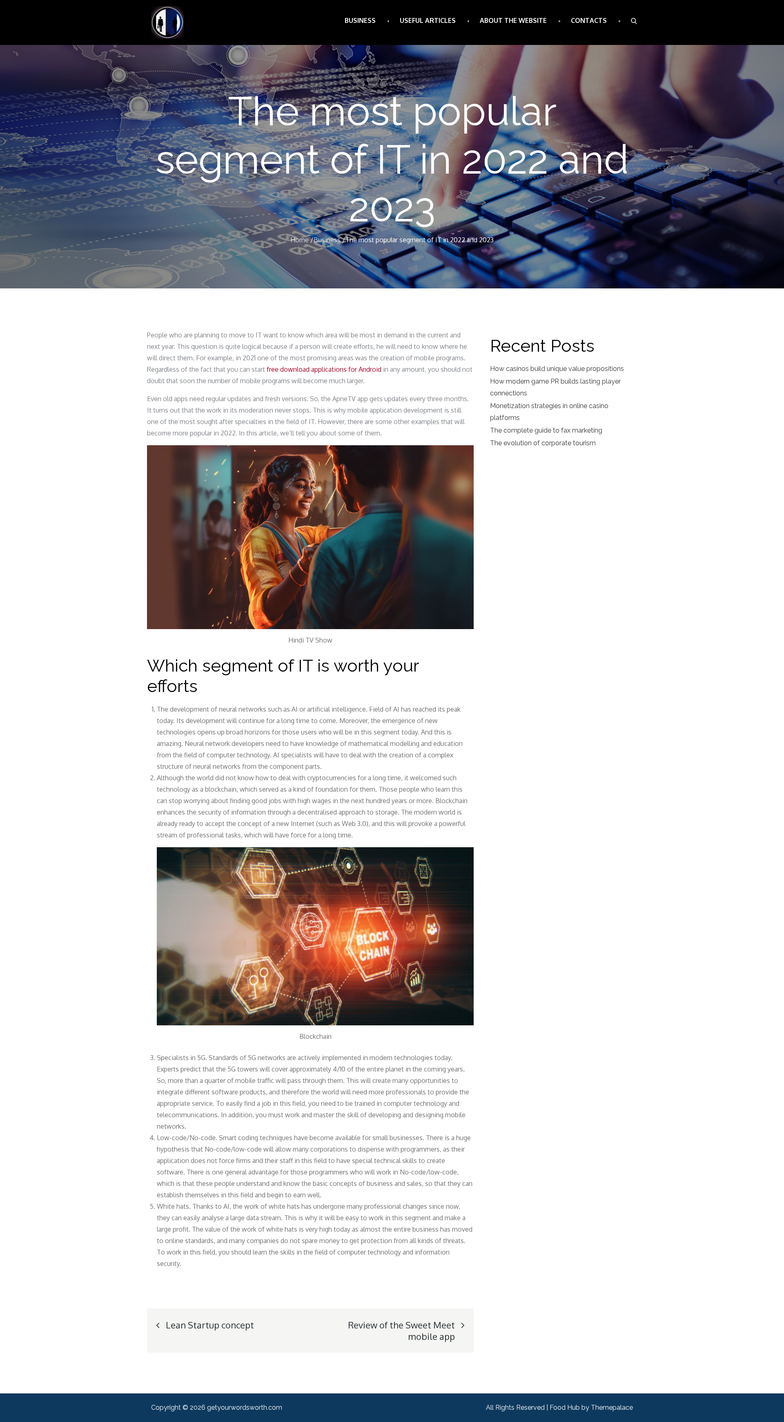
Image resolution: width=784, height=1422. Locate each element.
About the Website (513, 20)
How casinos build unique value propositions (557, 369)
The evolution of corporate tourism (543, 443)
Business (360, 20)
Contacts (589, 20)
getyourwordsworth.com (244, 1407)
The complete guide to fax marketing (546, 430)
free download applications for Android (324, 369)
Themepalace (612, 1407)
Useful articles (428, 20)
